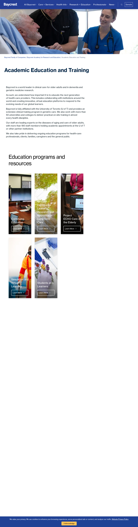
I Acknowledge (69, 523)
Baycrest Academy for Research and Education (43, 57)
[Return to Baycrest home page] (10, 4)
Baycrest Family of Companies (15, 57)
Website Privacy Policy (120, 519)
